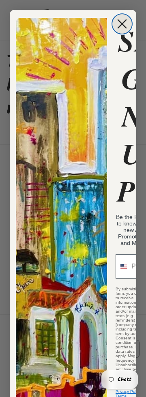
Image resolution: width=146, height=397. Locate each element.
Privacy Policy (128, 391)
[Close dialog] (122, 24)
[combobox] (121, 266)
